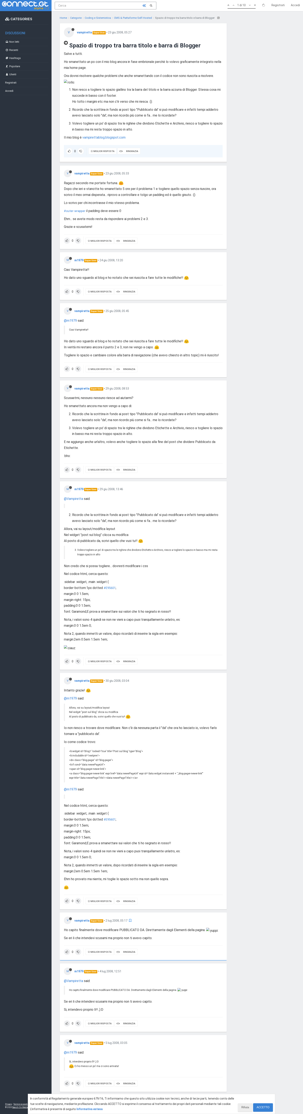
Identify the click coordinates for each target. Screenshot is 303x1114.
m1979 (78, 260)
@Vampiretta (73, 499)
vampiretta (84, 32)
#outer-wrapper (74, 211)
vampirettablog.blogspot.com (104, 137)
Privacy (8, 1104)
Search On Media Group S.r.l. (25, 1107)
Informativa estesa (89, 1109)
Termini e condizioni (22, 1104)
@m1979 (70, 321)
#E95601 (110, 588)
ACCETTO (263, 1107)
